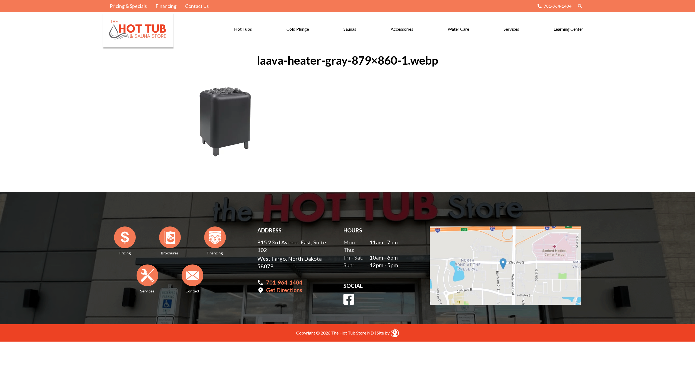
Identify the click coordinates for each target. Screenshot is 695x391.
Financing (166, 6)
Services (511, 28)
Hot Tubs (243, 28)
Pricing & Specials (128, 6)
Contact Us (197, 6)
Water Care (458, 28)
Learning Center (568, 28)
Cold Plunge (297, 28)
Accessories (402, 28)
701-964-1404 (557, 6)
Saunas (349, 28)
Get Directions (284, 290)
